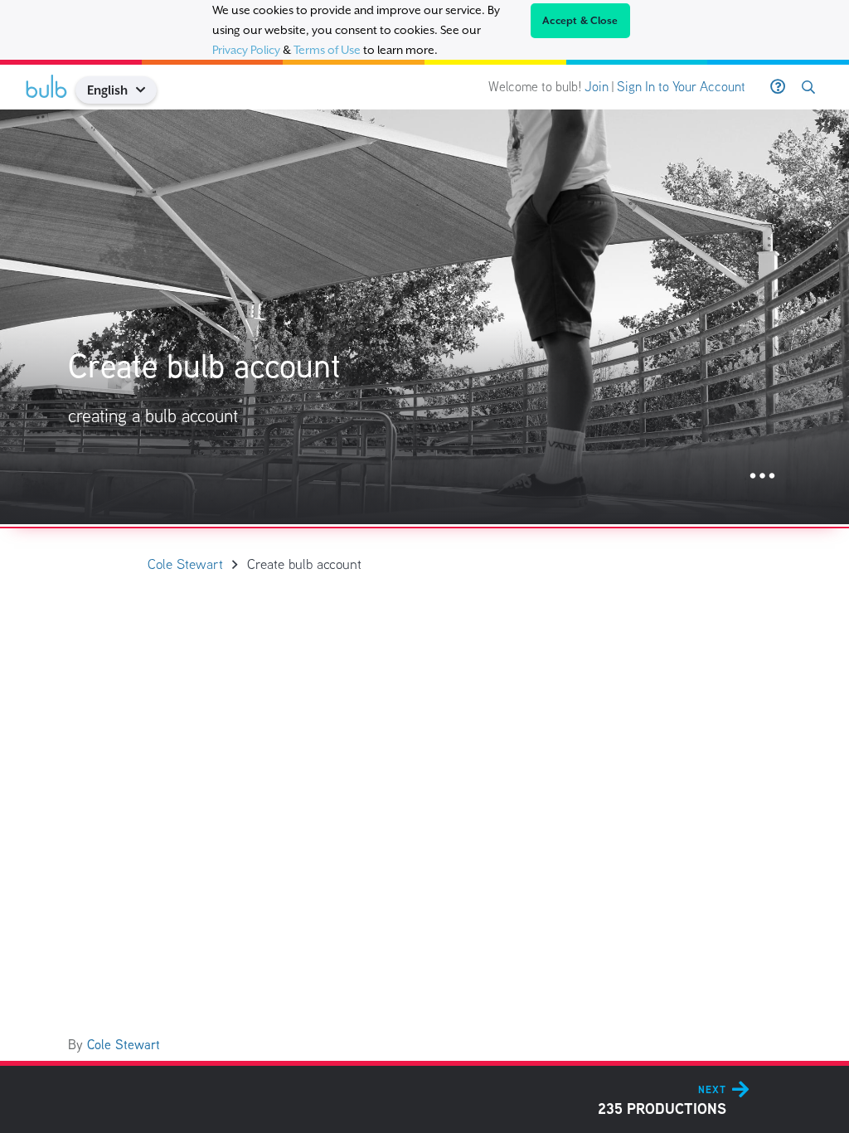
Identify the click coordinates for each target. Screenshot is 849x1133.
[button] (147, 90)
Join (597, 86)
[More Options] (762, 476)
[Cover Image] (424, 316)
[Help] (777, 87)
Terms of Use (327, 49)
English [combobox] (107, 90)
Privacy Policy (246, 49)
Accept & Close (580, 21)
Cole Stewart (123, 1044)
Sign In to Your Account (681, 86)
